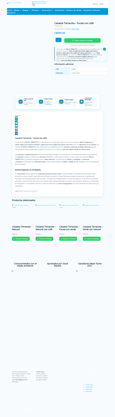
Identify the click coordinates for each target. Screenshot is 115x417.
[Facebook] (57, 117)
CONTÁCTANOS (88, 375)
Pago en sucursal (64, 380)
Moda (16, 10)
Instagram (34, 191)
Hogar (25, 10)
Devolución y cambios (66, 375)
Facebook (26, 191)
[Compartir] (57, 133)
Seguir (91, 385)
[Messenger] (57, 123)
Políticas (62, 372)
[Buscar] (33, 5)
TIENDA (90, 374)
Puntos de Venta (74, 10)
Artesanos (59, 10)
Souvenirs (46, 10)
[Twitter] (57, 125)
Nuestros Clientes (91, 10)
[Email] (57, 128)
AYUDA (86, 372)
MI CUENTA (92, 372)
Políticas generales (65, 377)
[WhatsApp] (57, 120)
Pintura (35, 10)
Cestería (73, 29)
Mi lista (95, 4)
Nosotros (11, 13)
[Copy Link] (57, 131)
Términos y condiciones (66, 374)
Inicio (9, 10)
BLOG (85, 374)
